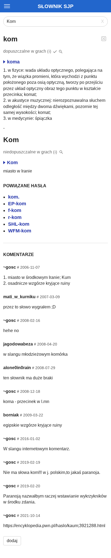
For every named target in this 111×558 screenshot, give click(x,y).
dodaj (12, 540)
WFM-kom (19, 230)
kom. (13, 197)
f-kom (14, 210)
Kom (12, 162)
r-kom (15, 217)
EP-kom (17, 203)
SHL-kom (18, 224)
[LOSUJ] (104, 38)
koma (13, 61)
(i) (49, 51)
